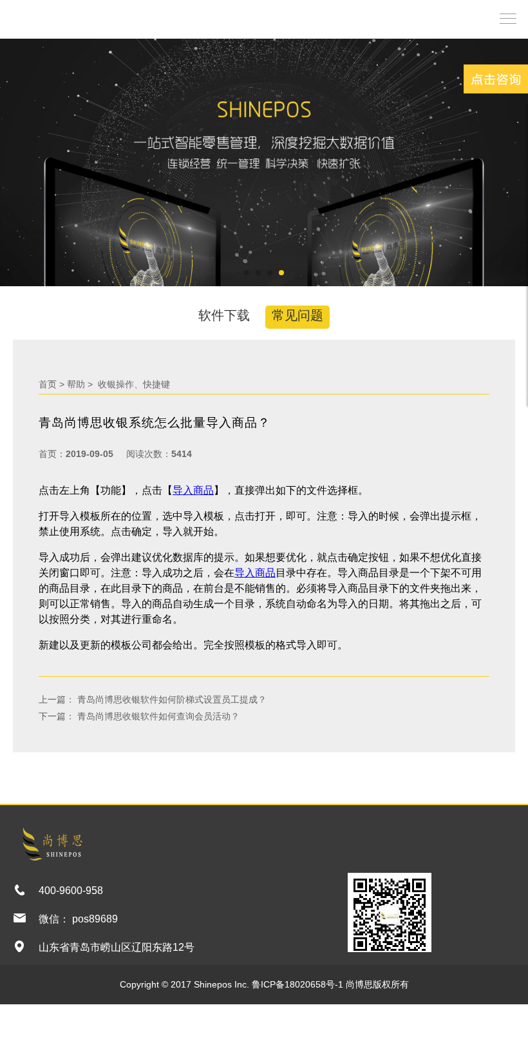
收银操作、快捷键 (132, 384)
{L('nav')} (505, 18)
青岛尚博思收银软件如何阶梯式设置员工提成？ (171, 699)
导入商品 (193, 490)
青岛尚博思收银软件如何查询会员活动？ (157, 716)
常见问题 (297, 315)
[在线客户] (496, 78)
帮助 (76, 384)
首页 (48, 384)
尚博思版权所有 (377, 984)
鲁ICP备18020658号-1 (297, 984)
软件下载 (224, 315)
